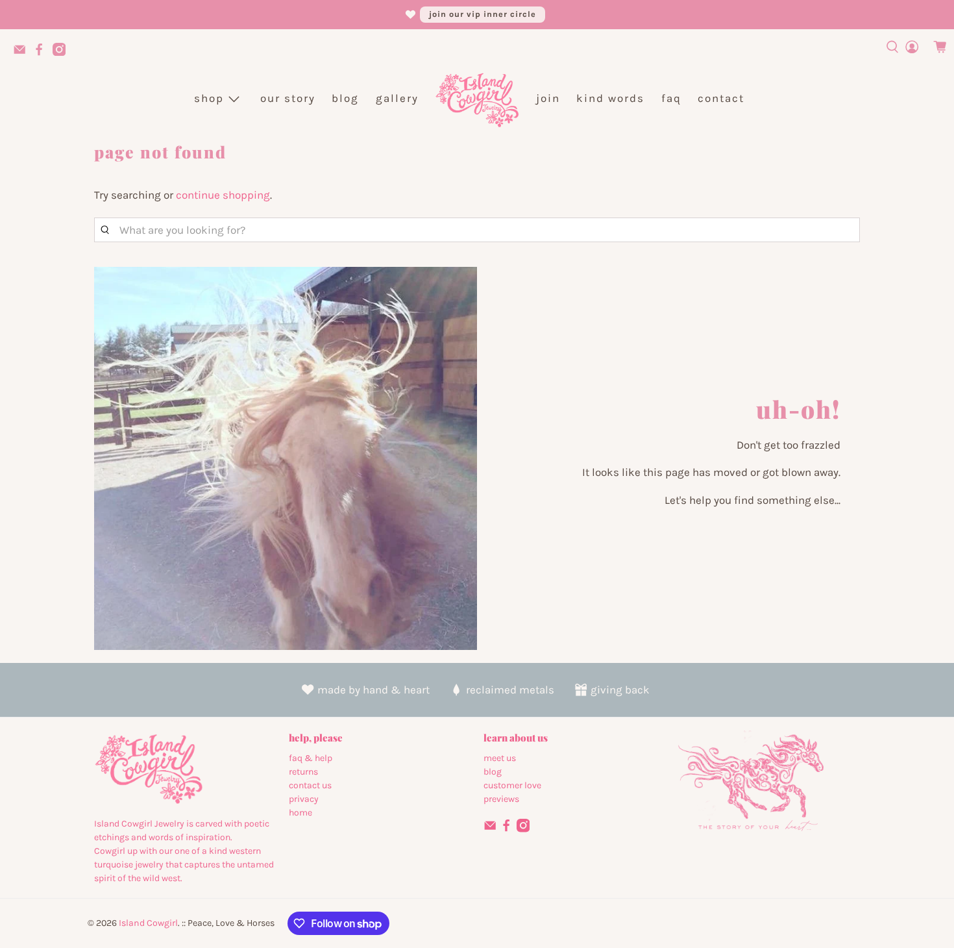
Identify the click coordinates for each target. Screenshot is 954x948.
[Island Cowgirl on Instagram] (62, 53)
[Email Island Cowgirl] (22, 53)
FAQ (671, 98)
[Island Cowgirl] (477, 98)
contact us (310, 785)
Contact (721, 98)
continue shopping (223, 194)
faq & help (310, 758)
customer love (512, 785)
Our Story (287, 98)
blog (492, 771)
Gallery (397, 98)
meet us (499, 758)
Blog (345, 98)
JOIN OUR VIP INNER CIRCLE (482, 14)
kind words (610, 98)
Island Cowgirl (148, 923)
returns (303, 771)
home (300, 812)
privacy (304, 799)
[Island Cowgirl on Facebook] (42, 53)
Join (548, 98)
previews (501, 799)
